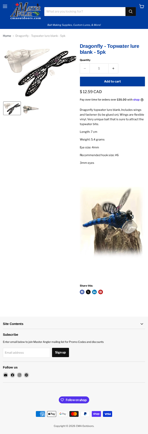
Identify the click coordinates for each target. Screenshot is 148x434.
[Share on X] (88, 292)
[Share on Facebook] (82, 292)
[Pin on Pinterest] (100, 292)
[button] (12, 108)
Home (7, 36)
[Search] (130, 11)
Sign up (60, 352)
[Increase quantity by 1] (113, 68)
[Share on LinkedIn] (94, 292)
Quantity (85, 60)
